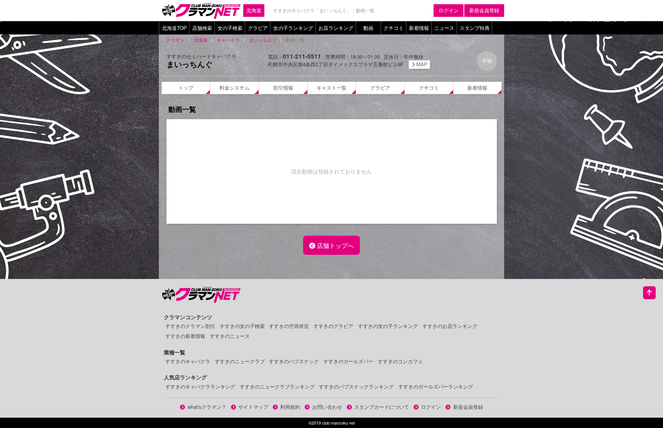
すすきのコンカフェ (400, 361)
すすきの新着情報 (185, 335)
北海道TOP (174, 27)
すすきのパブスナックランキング (356, 386)
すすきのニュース (230, 335)
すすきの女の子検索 (242, 326)
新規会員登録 (484, 10)
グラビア (258, 27)
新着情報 (419, 27)
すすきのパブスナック (294, 361)
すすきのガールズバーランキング (435, 386)
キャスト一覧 (331, 87)
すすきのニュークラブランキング (277, 386)
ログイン (448, 10)
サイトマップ (253, 406)
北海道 (253, 10)
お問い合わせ (327, 406)
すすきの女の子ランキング (388, 326)
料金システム (234, 87)
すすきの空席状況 (289, 326)
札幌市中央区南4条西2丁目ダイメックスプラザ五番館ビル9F (347, 64)
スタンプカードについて (381, 406)
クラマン (175, 40)
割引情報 (283, 87)
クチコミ (394, 27)
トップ (185, 87)
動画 (368, 27)
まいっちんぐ (263, 40)
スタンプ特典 (475, 27)
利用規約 (290, 406)
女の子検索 (230, 27)
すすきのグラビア (333, 326)
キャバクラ (228, 40)
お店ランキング (335, 27)
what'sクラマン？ (207, 406)
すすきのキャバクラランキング (200, 386)
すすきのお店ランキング (449, 326)
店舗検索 (202, 27)
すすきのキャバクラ (187, 361)
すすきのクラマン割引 (190, 326)
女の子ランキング (293, 27)
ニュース (444, 27)
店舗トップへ (334, 245)
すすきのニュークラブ (240, 361)
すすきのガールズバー (348, 361)
